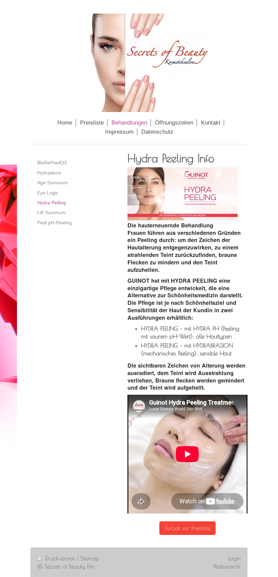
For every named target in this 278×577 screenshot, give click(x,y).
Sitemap (89, 558)
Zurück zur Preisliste (187, 528)
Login (234, 558)
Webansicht (227, 566)
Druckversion (60, 558)
